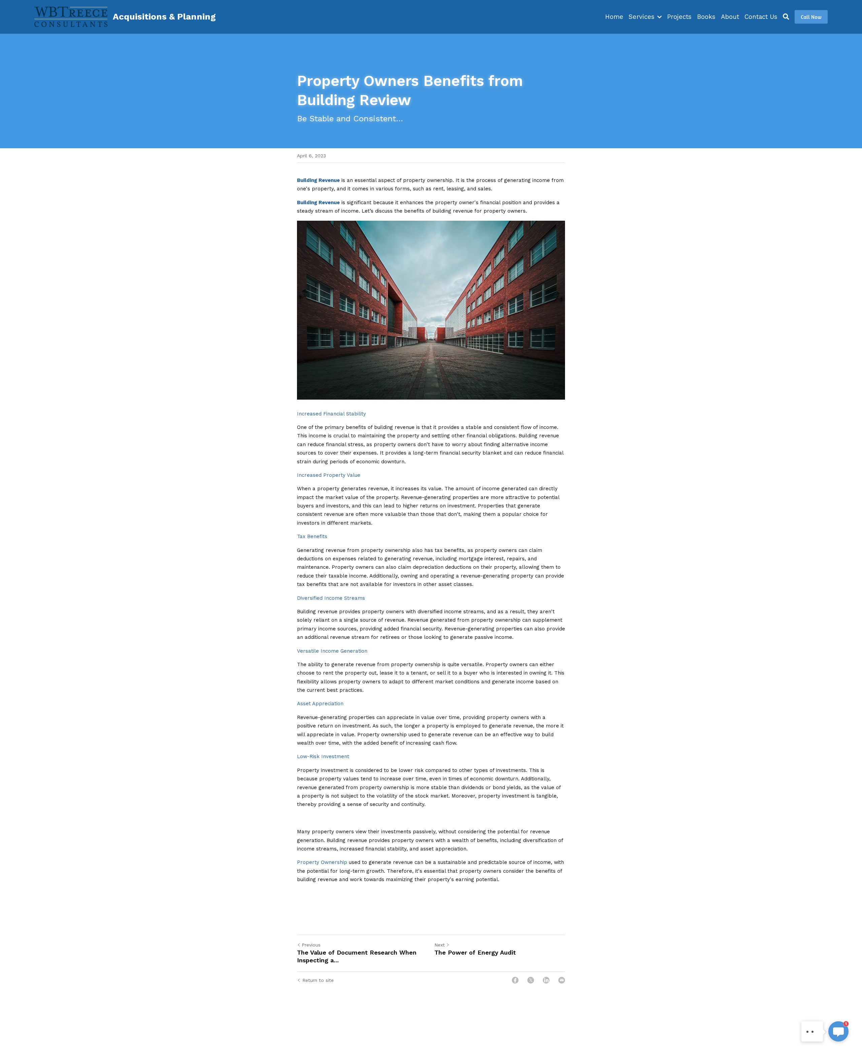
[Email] (561, 980)
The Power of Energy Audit (475, 952)
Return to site (318, 980)
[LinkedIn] (546, 980)
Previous (311, 945)
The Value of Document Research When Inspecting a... (357, 956)
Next (439, 945)
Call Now (811, 16)
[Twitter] (530, 980)
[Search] (786, 16)
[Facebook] (515, 980)
